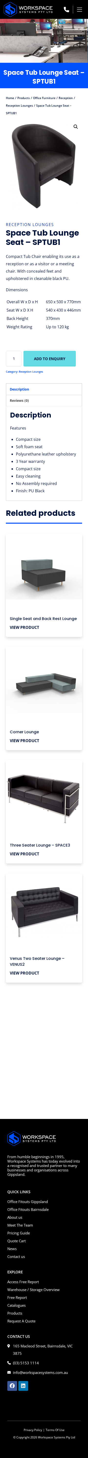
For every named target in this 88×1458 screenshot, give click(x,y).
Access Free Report (23, 1281)
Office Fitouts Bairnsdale (28, 1209)
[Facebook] (12, 1386)
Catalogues (16, 1305)
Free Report (17, 1297)
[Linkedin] (23, 1386)
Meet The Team (20, 1225)
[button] (80, 9)
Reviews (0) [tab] (19, 400)
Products (14, 1313)
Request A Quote (21, 1321)
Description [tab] (19, 389)
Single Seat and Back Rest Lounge (43, 618)
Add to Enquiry (49, 358)
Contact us (16, 1256)
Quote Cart (16, 1240)
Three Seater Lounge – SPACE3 (40, 845)
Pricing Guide (18, 1232)
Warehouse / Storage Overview (33, 1289)
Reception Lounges (30, 224)
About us (14, 1217)
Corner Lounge (24, 732)
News (12, 1248)
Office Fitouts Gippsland (27, 1201)
